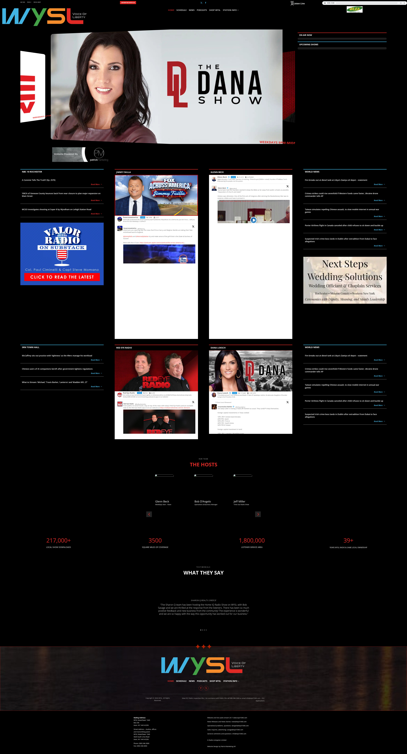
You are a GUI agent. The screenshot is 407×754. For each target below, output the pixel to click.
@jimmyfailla (127, 236)
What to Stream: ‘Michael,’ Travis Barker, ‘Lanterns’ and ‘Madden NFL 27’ (54, 382)
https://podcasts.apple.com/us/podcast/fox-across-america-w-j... (162, 243)
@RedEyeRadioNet (140, 404)
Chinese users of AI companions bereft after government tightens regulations (57, 369)
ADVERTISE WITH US (128, 2)
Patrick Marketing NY (228, 746)
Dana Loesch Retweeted (224, 402)
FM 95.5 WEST (37, 2)
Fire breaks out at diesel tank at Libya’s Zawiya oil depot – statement (336, 180)
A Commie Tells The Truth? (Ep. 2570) (38, 180)
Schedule (181, 10)
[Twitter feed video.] (254, 220)
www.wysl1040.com (240, 718)
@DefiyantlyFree (240, 407)
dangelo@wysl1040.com (240, 726)
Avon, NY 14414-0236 (141, 739)
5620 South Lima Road (141, 737)
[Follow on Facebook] (205, 2)
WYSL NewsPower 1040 (142, 734)
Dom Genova (163, 501)
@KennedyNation (142, 236)
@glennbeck (233, 188)
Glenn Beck (222, 188)
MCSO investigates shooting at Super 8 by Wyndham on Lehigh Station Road (56, 209)
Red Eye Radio (128, 404)
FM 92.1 (29, 2)
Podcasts (202, 10)
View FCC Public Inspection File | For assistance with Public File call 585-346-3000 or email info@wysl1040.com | (222, 698)
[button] (149, 514)
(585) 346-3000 (144, 743)
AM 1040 (22, 2)
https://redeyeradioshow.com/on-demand (175, 408)
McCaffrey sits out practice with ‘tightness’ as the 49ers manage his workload (57, 355)
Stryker (198, 501)
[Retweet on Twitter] (216, 402)
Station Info (230, 10)
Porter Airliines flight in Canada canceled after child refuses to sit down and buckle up (344, 225)
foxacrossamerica (129, 228)
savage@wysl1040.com (235, 730)
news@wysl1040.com (239, 722)
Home (171, 10)
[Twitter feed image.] (159, 428)
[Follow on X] (201, 2)
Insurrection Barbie (225, 407)
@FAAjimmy (141, 229)
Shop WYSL (215, 10)
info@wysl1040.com (239, 734)
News (191, 10)
